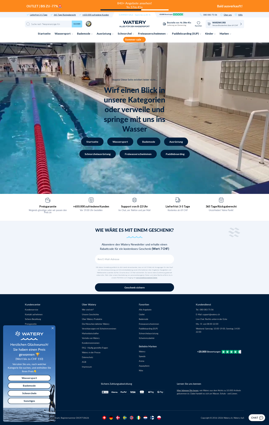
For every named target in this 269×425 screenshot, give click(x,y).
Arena (141, 360)
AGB (84, 361)
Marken (224, 33)
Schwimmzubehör (147, 338)
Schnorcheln (29, 393)
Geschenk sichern (134, 287)
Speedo (142, 356)
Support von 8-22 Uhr (134, 206)
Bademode (84, 33)
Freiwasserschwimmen (152, 33)
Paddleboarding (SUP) (185, 33)
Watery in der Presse (91, 352)
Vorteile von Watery (91, 338)
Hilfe (240, 15)
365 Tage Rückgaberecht (65, 15)
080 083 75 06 (210, 15)
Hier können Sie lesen (187, 390)
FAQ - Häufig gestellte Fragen (95, 347)
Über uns (228, 15)
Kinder (209, 33)
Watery (142, 351)
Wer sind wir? (88, 309)
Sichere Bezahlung (33, 319)
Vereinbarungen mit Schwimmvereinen (99, 328)
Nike (141, 370)
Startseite (44, 33)
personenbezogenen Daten (146, 278)
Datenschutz (87, 357)
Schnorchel (125, 33)
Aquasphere (144, 365)
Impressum (87, 366)
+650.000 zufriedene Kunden (95, 15)
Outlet (142, 314)
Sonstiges (29, 400)
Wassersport (63, 33)
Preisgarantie (47, 206)
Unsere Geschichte (90, 314)
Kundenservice (31, 309)
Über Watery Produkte (92, 319)
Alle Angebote (145, 309)
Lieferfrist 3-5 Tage (38, 15)
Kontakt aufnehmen (33, 314)
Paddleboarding (175, 153)
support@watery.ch (211, 314)
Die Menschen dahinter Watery (95, 323)
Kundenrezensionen (90, 342)
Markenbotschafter (90, 333)
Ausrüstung (104, 33)
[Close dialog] (52, 328)
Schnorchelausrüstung (98, 153)
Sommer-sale (133, 39)
